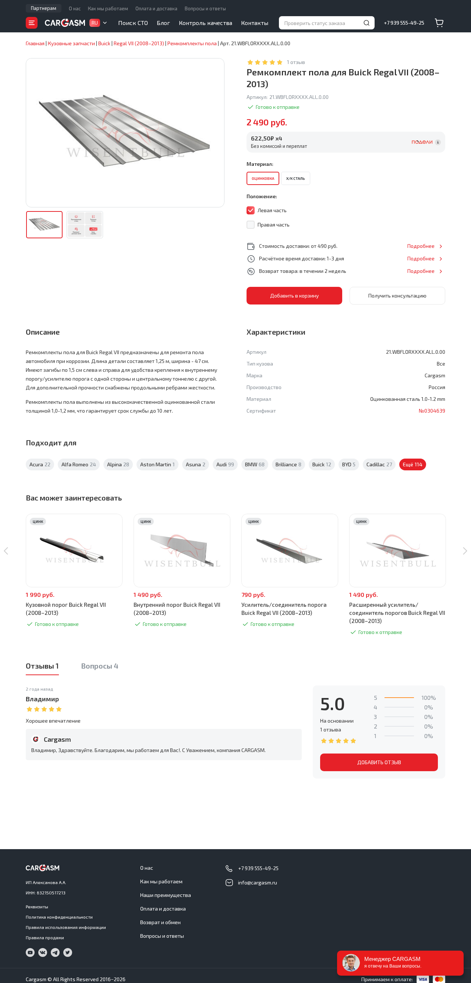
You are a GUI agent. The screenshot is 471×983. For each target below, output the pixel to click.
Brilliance (288, 464)
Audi (225, 464)
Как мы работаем (108, 8)
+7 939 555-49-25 (404, 22)
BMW (255, 464)
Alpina (118, 464)
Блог (163, 22)
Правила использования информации (66, 927)
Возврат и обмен (160, 922)
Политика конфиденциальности (59, 916)
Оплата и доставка (156, 8)
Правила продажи (45, 937)
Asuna (195, 464)
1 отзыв (296, 62)
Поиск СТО (133, 22)
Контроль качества (205, 22)
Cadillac (379, 464)
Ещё (412, 464)
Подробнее (421, 246)
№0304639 (432, 410)
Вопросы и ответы (205, 8)
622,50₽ (266, 138)
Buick (321, 464)
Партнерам (43, 8)
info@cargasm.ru (257, 882)
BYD (348, 464)
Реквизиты (37, 906)
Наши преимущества (165, 895)
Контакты (254, 22)
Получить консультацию (397, 295)
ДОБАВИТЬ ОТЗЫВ (379, 762)
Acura (39, 464)
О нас (75, 8)
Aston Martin (157, 464)
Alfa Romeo (78, 464)
